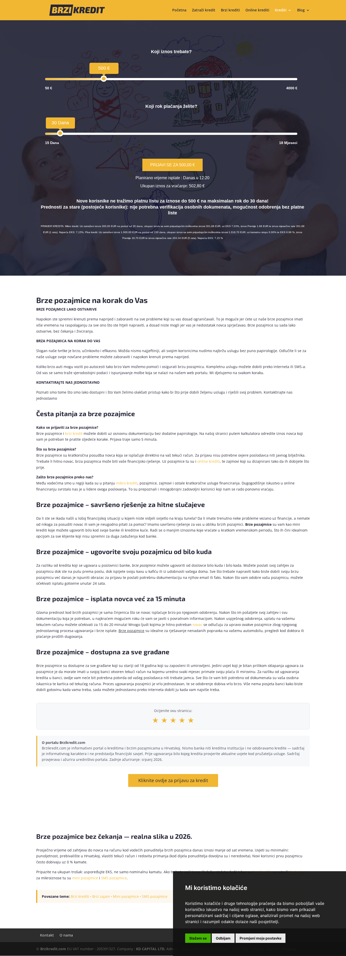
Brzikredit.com (53, 948)
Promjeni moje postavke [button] (260, 938)
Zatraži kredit (203, 10)
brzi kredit (74, 433)
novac (197, 624)
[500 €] (104, 78)
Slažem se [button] (198, 938)
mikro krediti (127, 483)
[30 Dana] (60, 133)
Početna (179, 10)
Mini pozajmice (126, 896)
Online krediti (257, 10)
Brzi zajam (101, 896)
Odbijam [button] (223, 938)
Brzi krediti (230, 10)
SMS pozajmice (114, 878)
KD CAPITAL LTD (150, 948)
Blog (301, 10)
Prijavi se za (172, 165)
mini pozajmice (85, 878)
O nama (66, 935)
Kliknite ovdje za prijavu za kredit (173, 780)
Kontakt (47, 935)
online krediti (208, 461)
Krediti (280, 10)
